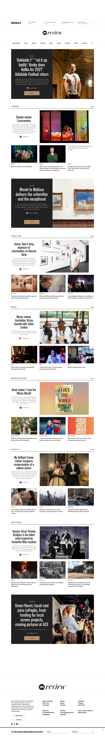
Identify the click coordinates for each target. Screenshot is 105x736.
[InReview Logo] (52, 33)
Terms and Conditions (85, 710)
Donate (76, 43)
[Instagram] (14, 724)
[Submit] (92, 731)
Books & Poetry (16, 43)
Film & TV (43, 43)
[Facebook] (12, 724)
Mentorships (82, 712)
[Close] (102, 729)
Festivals (34, 43)
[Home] (19, 23)
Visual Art (67, 43)
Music (51, 43)
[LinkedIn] (17, 724)
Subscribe (84, 43)
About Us (46, 710)
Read (31, 93)
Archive (62, 710)
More (92, 106)
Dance (26, 43)
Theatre (59, 43)
